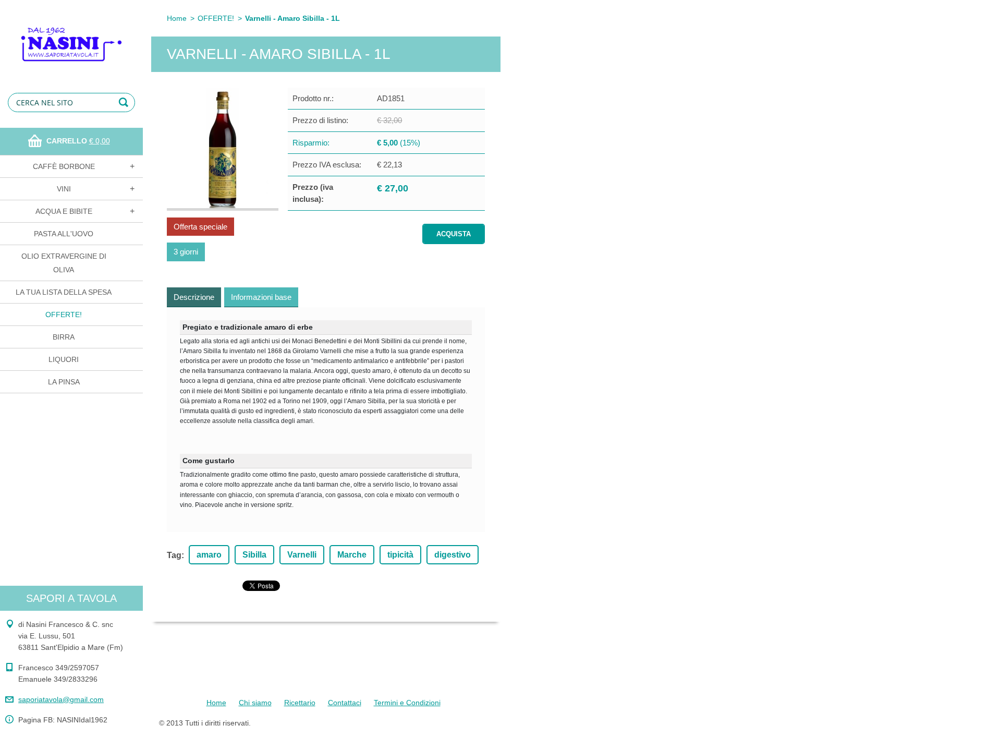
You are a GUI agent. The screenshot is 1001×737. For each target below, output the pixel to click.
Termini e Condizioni (407, 702)
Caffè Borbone (64, 166)
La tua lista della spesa (64, 292)
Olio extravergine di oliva (63, 263)
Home (177, 18)
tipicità (400, 554)
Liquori (63, 359)
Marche (352, 554)
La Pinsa (64, 382)
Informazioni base (261, 297)
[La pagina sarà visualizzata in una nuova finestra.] (222, 149)
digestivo (452, 554)
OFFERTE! (63, 314)
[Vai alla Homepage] (71, 37)
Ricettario (299, 702)
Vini (64, 189)
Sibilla (254, 554)
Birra (64, 337)
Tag (174, 555)
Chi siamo (255, 702)
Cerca (125, 102)
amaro (209, 554)
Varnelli (301, 554)
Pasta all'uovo (63, 233)
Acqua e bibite (63, 211)
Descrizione (194, 297)
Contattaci (344, 702)
